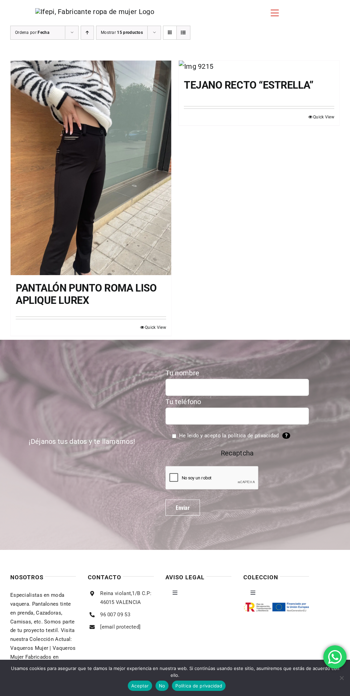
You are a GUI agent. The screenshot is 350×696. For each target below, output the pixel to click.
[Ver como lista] (183, 32)
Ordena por (32, 32)
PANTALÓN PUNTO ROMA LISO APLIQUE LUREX (86, 294)
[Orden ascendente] (87, 33)
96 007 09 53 (115, 614)
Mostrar (122, 32)
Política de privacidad (198, 685)
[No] (341, 677)
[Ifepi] (94, 12)
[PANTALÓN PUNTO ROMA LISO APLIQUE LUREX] (91, 168)
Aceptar (140, 685)
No (162, 685)
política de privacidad (253, 436)
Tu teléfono (183, 402)
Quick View (155, 327)
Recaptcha (237, 453)
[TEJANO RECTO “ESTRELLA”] (259, 66)
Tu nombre (182, 373)
